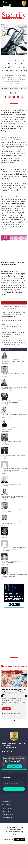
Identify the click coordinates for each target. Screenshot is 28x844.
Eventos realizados (6, 804)
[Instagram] (5, 751)
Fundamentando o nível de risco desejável (11, 510)
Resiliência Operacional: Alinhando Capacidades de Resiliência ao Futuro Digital (13, 496)
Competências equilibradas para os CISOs (11, 484)
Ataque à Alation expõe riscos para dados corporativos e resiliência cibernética (13, 334)
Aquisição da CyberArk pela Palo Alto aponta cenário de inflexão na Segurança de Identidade (14, 469)
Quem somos (6, 821)
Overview (24, 88)
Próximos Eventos (6, 801)
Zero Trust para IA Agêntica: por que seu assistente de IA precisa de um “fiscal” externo (14, 387)
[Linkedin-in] (3, 751)
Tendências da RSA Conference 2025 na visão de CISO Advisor (14, 415)
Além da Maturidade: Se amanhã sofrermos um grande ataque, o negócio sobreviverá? (14, 561)
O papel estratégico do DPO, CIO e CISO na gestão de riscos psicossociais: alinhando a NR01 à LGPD (14, 360)
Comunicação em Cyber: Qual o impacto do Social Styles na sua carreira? (13, 374)
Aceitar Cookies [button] (20, 839)
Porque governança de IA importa (12, 320)
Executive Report (7, 814)
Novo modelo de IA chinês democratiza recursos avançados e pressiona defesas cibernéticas (14, 314)
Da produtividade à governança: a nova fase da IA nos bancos (14, 307)
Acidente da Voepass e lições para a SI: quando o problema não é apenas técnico (13, 522)
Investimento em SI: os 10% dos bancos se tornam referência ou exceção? (12, 326)
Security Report (7, 808)
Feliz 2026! (4, 535)
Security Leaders (7, 798)
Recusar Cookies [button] (8, 839)
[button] (5, 2)
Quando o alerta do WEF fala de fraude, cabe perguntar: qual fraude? (12, 428)
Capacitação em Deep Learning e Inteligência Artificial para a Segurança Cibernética (14, 575)
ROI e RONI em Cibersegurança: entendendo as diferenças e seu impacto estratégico (12, 401)
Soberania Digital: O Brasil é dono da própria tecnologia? (12, 442)
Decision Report (7, 818)
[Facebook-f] (8, 751)
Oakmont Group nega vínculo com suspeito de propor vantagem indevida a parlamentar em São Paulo (14, 342)
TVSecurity (5, 811)
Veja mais (17, 290)
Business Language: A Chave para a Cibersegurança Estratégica (13, 455)
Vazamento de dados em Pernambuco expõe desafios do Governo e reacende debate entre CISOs (14, 548)
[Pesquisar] (10, 5)
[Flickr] (11, 751)
